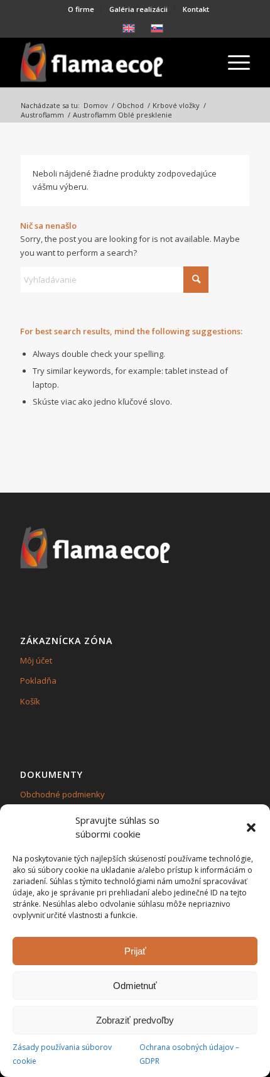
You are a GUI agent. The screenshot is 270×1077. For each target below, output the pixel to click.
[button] (251, 827)
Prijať (135, 951)
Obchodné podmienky (62, 794)
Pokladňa (38, 680)
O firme (81, 9)
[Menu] (232, 62)
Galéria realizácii (138, 9)
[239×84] (111, 62)
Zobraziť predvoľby (135, 1020)
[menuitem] (81, 9)
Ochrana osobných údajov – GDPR (189, 1054)
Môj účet (36, 660)
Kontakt (196, 9)
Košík (30, 701)
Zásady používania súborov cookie (62, 1054)
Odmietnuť (135, 985)
